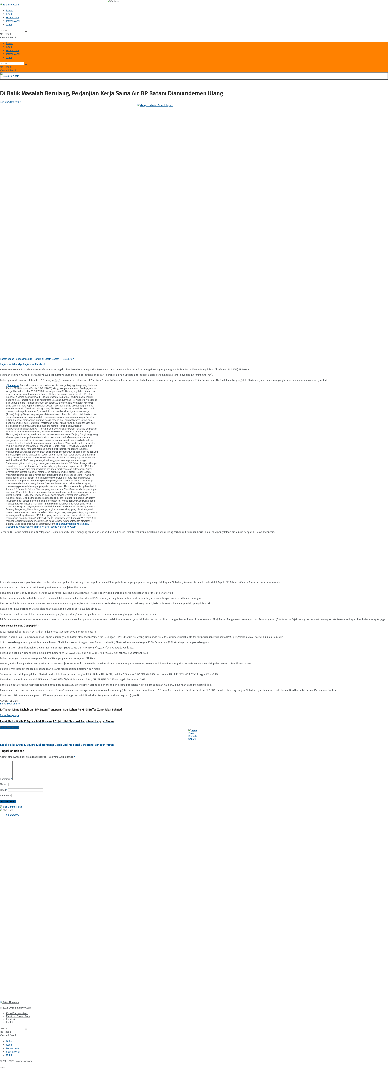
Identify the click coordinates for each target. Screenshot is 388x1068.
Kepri (9, 14)
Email (3, 790)
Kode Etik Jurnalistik (17, 1013)
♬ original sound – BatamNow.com (57, 526)
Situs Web (5, 795)
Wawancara (12, 17)
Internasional (13, 21)
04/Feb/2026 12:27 (10, 102)
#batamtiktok (26, 526)
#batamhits (12, 526)
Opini (9, 24)
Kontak (9, 1022)
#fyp (36, 526)
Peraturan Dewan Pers (18, 1016)
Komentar (6, 779)
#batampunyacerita (65, 523)
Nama (4, 784)
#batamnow (82, 523)
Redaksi (10, 1019)
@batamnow (12, 385)
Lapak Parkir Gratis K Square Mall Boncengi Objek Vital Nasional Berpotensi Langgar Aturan (57, 744)
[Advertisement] (91, 557)
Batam (9, 10)
